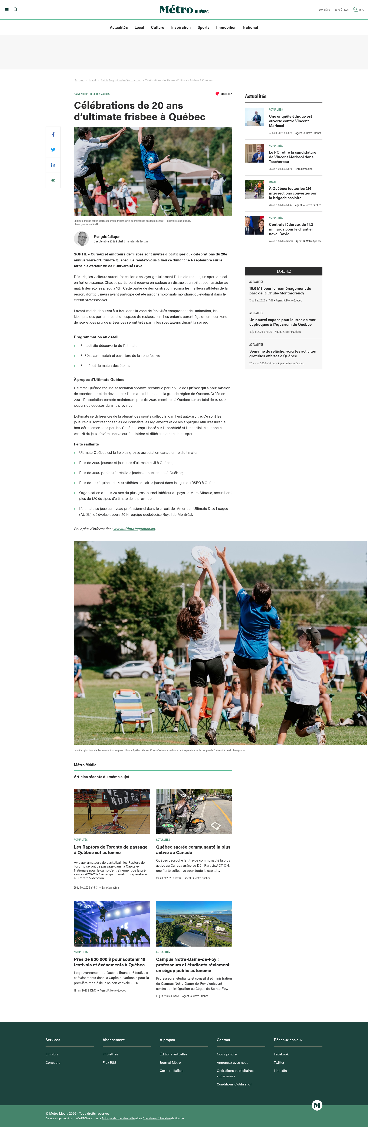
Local (139, 27)
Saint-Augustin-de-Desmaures (121, 80)
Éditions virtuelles (173, 1054)
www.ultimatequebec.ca (134, 528)
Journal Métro (170, 1062)
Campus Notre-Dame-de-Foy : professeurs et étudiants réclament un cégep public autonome (193, 964)
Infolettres (110, 1054)
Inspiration (181, 27)
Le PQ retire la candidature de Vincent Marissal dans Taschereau (292, 156)
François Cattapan (107, 236)
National (250, 27)
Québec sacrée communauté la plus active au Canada (193, 849)
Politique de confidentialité (118, 1118)
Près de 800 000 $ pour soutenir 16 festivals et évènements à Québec (109, 962)
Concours (53, 1062)
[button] (6, 9)
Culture (157, 27)
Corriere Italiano (172, 1070)
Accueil (79, 80)
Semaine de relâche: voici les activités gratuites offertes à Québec (282, 353)
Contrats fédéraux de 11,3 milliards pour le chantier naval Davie (291, 229)
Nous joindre (227, 1054)
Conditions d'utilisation (157, 1118)
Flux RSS (109, 1062)
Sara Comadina (110, 887)
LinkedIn (280, 1070)
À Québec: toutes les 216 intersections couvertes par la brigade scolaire (293, 193)
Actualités (119, 27)
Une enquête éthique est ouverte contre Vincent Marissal (290, 120)
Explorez (284, 271)
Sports (203, 27)
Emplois (52, 1054)
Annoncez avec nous (233, 1062)
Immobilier (226, 27)
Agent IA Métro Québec (197, 878)
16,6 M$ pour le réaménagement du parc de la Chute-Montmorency (280, 290)
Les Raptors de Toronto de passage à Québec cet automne (111, 849)
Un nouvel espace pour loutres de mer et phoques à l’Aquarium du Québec (282, 322)
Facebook (281, 1054)
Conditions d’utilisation (234, 1084)
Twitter (279, 1062)
